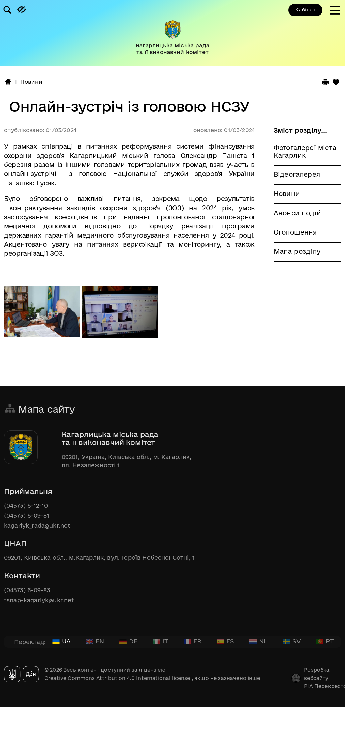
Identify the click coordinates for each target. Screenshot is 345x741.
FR (197, 641)
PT (330, 641)
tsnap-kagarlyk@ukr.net (39, 600)
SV (296, 641)
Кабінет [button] (305, 9)
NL (263, 641)
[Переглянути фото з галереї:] (43, 315)
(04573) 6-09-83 (27, 590)
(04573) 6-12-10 (26, 505)
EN (100, 641)
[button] (8, 81)
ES (230, 641)
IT (165, 641)
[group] (172, 33)
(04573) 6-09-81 (26, 515)
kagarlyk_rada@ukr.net (37, 525)
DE (133, 641)
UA (66, 641)
